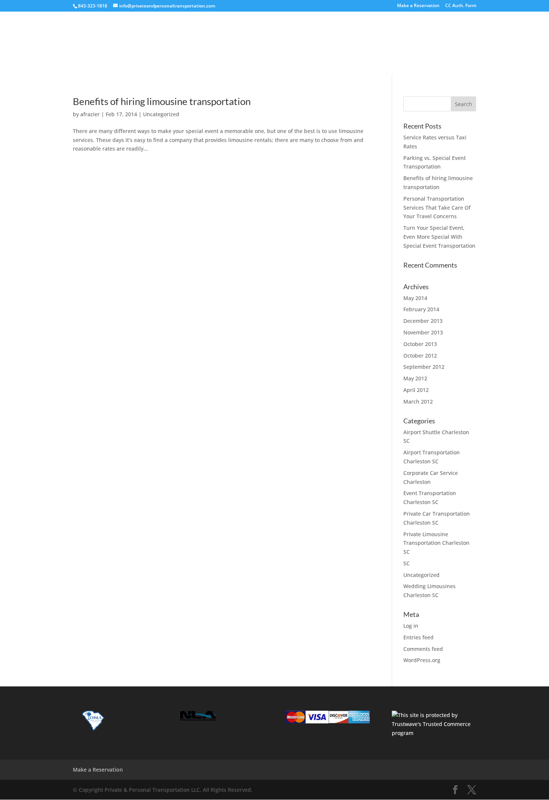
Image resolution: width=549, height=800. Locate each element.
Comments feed (423, 648)
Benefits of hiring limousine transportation (162, 101)
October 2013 (420, 344)
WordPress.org (421, 660)
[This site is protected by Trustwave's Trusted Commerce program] (434, 724)
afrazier (90, 114)
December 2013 (423, 320)
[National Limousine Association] (198, 719)
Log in (410, 625)
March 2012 (418, 401)
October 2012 (420, 355)
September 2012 (423, 366)
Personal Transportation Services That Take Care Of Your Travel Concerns (437, 207)
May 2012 (415, 378)
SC (406, 563)
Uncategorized (161, 114)
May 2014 (415, 298)
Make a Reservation (418, 6)
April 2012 (416, 389)
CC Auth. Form (460, 6)
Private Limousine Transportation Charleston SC (436, 543)
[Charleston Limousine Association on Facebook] (92, 728)
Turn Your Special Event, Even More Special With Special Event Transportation (439, 236)
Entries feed (418, 637)
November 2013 (423, 332)
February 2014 (421, 309)
